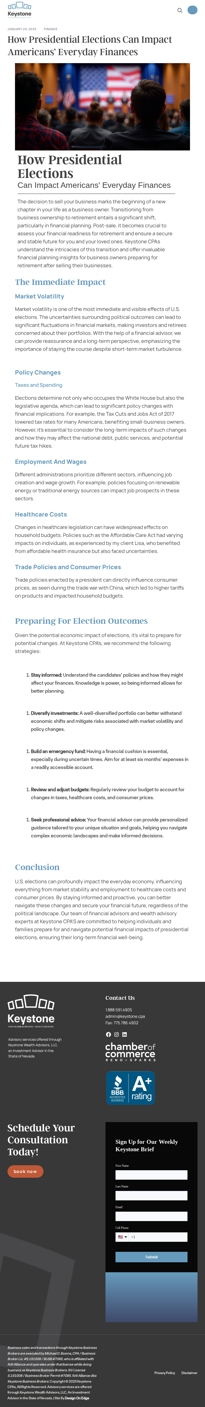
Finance (51, 29)
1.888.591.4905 (119, 1010)
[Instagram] (117, 1034)
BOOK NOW (25, 1171)
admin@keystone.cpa (125, 1016)
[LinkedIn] (125, 1034)
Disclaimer (190, 1373)
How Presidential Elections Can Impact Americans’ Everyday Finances (90, 46)
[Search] (179, 10)
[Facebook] (109, 1034)
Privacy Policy (164, 1373)
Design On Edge (77, 1398)
